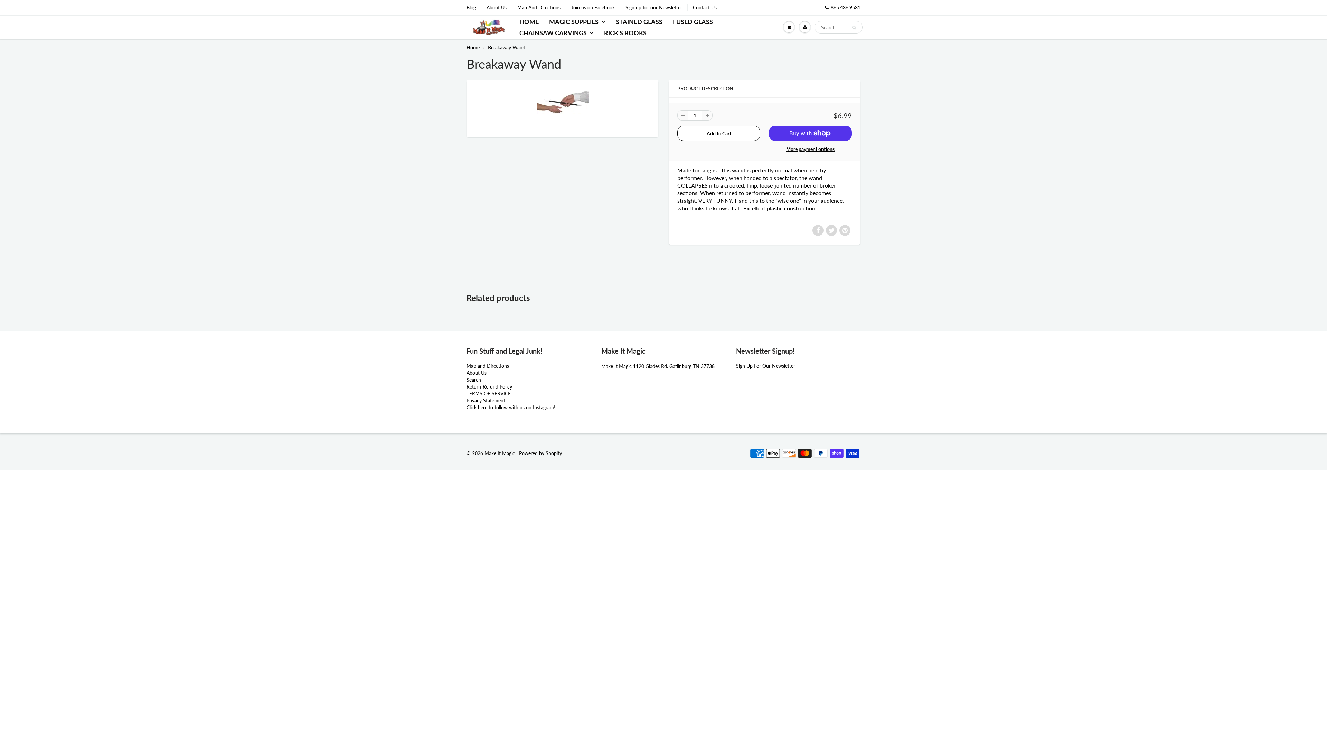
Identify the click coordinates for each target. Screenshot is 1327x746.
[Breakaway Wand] (562, 107)
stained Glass (639, 22)
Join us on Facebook (593, 7)
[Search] (854, 27)
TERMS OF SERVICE (489, 393)
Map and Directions (488, 366)
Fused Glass (693, 22)
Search (474, 380)
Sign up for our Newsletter (653, 7)
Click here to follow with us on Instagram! (511, 407)
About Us (497, 7)
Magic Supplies (574, 22)
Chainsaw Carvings (553, 33)
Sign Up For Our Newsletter (765, 366)
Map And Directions (539, 7)
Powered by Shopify (540, 453)
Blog (471, 7)
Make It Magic (499, 453)
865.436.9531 (845, 7)
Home (529, 22)
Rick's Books (625, 33)
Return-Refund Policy (489, 387)
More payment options (810, 149)
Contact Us (705, 7)
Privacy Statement (486, 400)
